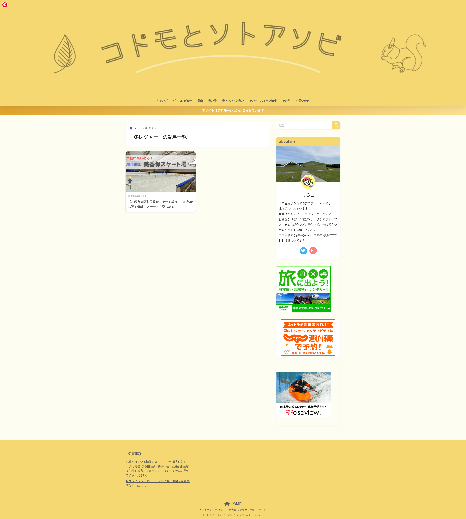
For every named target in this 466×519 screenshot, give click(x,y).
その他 (286, 100)
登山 (200, 100)
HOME (236, 504)
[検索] (336, 125)
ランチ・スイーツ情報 (263, 100)
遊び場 (212, 100)
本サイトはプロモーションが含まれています (233, 110)
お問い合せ (302, 100)
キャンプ (162, 100)
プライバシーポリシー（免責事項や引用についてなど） (232, 509)
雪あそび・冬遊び (233, 100)
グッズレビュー (182, 100)
